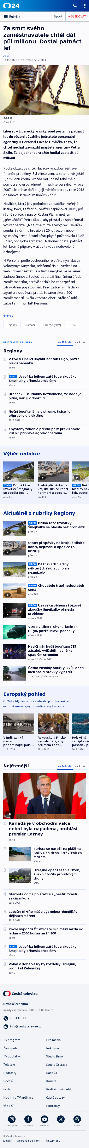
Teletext (9, 1064)
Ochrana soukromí (28, 1140)
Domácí (30, 325)
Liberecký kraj (52, 325)
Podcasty (9, 1073)
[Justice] (44, 90)
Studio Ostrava (56, 1064)
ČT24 (6, 56)
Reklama (52, 1048)
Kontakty (53, 1106)
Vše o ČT (9, 1106)
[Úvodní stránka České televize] (20, 993)
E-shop (8, 1089)
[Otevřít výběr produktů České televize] (84, 5)
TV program (11, 1040)
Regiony (12, 325)
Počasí (8, 1081)
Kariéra (51, 1081)
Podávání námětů (58, 1089)
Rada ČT (52, 1073)
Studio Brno (54, 1056)
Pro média (53, 1040)
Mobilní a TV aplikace (18, 1097)
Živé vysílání (11, 1048)
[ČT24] (11, 5)
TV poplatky (11, 1056)
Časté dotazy (55, 1097)
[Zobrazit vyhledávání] (75, 5)
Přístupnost (52, 1140)
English (7, 1140)
